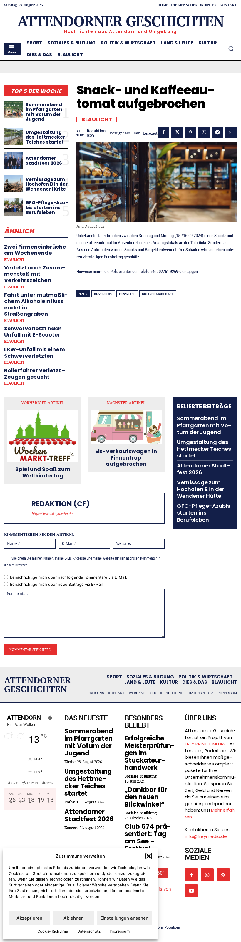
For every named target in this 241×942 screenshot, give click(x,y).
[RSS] (223, 874)
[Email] (231, 132)
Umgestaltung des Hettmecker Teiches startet (45, 137)
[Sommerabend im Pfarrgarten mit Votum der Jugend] (13, 109)
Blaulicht (14, 260)
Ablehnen (73, 918)
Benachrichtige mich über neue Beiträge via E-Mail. (57, 584)
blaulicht (103, 294)
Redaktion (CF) (96, 133)
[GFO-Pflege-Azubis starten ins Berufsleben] (13, 207)
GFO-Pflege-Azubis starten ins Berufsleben (47, 207)
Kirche (69, 761)
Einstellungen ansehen (124, 918)
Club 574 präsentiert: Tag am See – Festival (148, 837)
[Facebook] (163, 132)
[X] (177, 132)
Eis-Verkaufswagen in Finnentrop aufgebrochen (126, 457)
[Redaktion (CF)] (19, 508)
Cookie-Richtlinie (52, 931)
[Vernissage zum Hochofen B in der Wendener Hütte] (13, 183)
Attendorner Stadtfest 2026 (44, 160)
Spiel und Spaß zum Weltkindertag (42, 472)
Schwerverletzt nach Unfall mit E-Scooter (33, 332)
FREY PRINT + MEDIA (205, 744)
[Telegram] (217, 132)
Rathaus (71, 802)
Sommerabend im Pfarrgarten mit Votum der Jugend (44, 111)
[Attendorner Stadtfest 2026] (13, 160)
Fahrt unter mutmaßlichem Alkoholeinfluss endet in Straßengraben (36, 304)
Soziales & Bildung (140, 776)
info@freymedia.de (206, 836)
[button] (149, 856)
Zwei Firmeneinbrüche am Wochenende (35, 250)
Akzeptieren (29, 918)
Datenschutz (89, 931)
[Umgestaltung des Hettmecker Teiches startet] (13, 136)
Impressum (120, 931)
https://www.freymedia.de (51, 513)
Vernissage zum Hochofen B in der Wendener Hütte (47, 184)
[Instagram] (207, 874)
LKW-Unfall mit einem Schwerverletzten (34, 353)
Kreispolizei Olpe (158, 294)
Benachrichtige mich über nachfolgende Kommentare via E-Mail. (68, 577)
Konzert (71, 827)
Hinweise (127, 294)
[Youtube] (191, 890)
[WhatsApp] (204, 132)
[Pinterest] (190, 132)
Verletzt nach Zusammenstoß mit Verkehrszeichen (34, 274)
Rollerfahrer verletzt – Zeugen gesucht (35, 373)
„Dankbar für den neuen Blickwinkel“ (146, 797)
